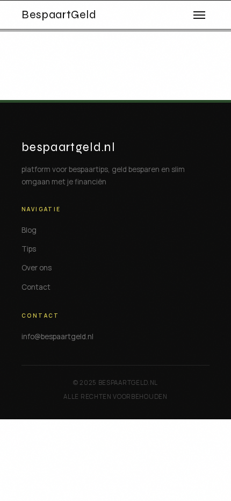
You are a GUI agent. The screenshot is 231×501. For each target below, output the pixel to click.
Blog (29, 230)
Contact (35, 287)
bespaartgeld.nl (68, 147)
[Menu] (199, 15)
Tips (28, 249)
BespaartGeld (59, 15)
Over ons (36, 268)
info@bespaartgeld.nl (57, 336)
